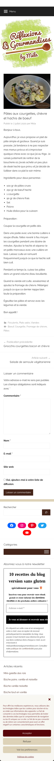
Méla (33, 123)
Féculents (13, 322)
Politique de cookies (25, 757)
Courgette (20, 326)
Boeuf (11, 326)
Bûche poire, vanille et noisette (20, 679)
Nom (7, 440)
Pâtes (6, 330)
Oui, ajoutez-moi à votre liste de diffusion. (23, 482)
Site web (9, 466)
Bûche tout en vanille (15, 692)
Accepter (27, 733)
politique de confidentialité (22, 648)
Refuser (27, 741)
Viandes (35, 322)
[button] (49, 699)
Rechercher (10, 507)
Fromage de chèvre (37, 326)
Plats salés (24, 322)
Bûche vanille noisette (16, 686)
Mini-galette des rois (15, 673)
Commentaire (12, 395)
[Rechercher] (46, 512)
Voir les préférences (27, 749)
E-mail (8, 453)
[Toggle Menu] (46, 551)
